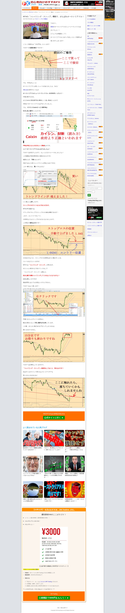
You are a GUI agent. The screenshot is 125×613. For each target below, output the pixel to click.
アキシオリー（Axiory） (92, 63)
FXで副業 (94, 8)
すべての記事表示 (91, 19)
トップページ (27, 8)
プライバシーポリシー (92, 232)
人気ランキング (76, 8)
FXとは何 (42, 8)
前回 (52, 26)
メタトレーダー (66, 8)
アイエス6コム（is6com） (93, 118)
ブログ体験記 (44, 19)
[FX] (41, 5)
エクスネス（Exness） (92, 127)
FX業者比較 (86, 8)
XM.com (25, 90)
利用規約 (89, 229)
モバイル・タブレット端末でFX (94, 222)
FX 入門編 (49, 8)
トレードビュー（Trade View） (94, 104)
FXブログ (35, 8)
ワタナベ (37, 19)
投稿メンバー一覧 (91, 29)
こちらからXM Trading (46, 581)
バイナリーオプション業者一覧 (94, 225)
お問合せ (89, 235)
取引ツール (57, 8)
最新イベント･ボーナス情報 (93, 25)
